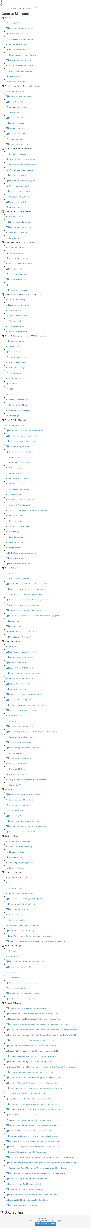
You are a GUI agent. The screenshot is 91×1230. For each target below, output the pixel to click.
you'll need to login (54, 1221)
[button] (1, 2)
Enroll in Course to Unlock (45, 1224)
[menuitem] (1, 5)
